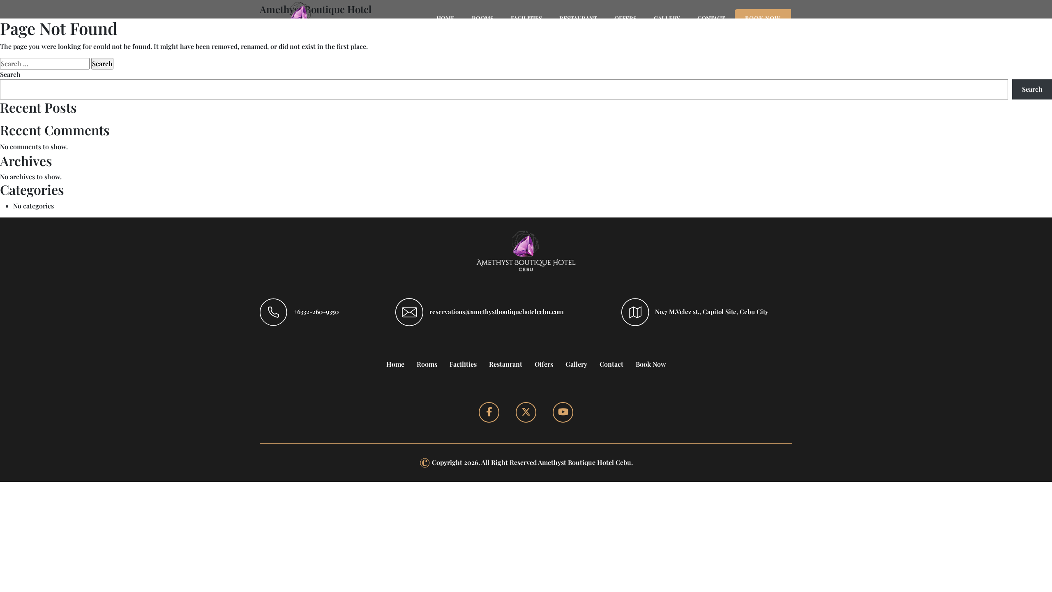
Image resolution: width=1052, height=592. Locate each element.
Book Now (651, 364)
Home (395, 364)
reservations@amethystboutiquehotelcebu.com (496, 312)
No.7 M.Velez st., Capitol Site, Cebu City (711, 312)
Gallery (576, 364)
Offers (544, 364)
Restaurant (505, 364)
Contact (611, 364)
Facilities (463, 364)
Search (10, 74)
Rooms (427, 364)
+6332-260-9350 (316, 312)
